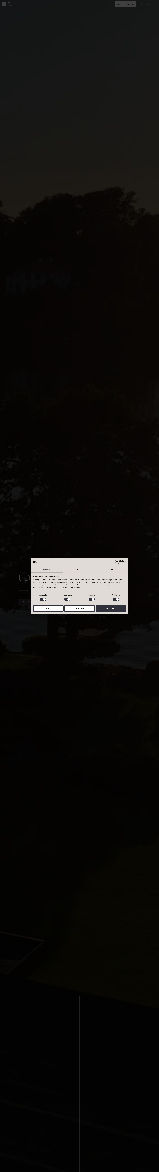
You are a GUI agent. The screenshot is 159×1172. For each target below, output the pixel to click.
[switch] (67, 599)
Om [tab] (112, 569)
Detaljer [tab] (80, 569)
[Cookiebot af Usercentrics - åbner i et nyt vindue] (116, 562)
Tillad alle (110, 608)
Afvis (48, 608)
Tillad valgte (79, 608)
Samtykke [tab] (47, 569)
